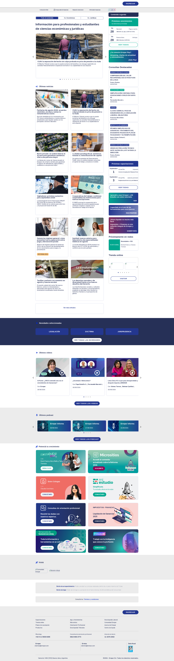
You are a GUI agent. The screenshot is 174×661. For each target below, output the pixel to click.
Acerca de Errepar (110, 625)
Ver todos (123, 45)
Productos (39, 628)
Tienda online (40, 622)
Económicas (69, 18)
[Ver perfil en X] (41, 649)
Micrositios (73, 622)
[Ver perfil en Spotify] (60, 649)
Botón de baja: (61, 590)
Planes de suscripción (42, 625)
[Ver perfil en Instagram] (52, 649)
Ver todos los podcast (87, 439)
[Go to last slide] (109, 267)
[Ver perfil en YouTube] (49, 649)
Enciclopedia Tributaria (77, 628)
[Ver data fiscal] (133, 649)
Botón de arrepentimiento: (66, 586)
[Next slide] (137, 267)
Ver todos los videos (87, 403)
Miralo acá (46, 468)
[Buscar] (60, 3)
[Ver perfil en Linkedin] (45, 649)
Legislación (54, 332)
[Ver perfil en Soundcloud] (56, 649)
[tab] (118, 272)
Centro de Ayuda (109, 628)
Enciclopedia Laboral (111, 620)
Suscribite (99, 468)
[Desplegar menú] (37, 3)
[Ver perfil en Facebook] (37, 649)
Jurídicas (92, 18)
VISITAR (123, 279)
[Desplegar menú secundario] (114, 3)
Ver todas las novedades (87, 340)
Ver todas (123, 187)
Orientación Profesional (77, 625)
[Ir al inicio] (43, 612)
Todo (47, 18)
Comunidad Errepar (110, 622)
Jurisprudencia (124, 332)
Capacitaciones (40, 620)
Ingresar (130, 4)
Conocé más (47, 494)
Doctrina (89, 332)
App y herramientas (76, 620)
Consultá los (87, 599)
